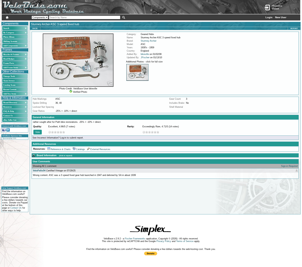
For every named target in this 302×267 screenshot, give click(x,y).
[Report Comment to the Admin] (296, 170)
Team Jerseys (9, 81)
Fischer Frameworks (135, 238)
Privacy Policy (163, 241)
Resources (7, 107)
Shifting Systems (10, 41)
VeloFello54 (39, 170)
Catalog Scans (9, 85)
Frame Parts (8, 63)
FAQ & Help (8, 111)
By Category (8, 32)
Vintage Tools (9, 76)
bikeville (145, 54)
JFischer (145, 57)
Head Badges (8, 59)
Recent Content (9, 89)
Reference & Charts (61, 149)
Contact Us (8, 116)
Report (294, 28)
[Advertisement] (13, 163)
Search (6, 28)
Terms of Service (184, 241)
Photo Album (8, 37)
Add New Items (9, 94)
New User (280, 17)
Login (268, 17)
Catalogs (80, 149)
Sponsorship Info (9, 138)
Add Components (10, 46)
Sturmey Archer (148, 41)
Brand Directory (10, 102)
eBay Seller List (9, 120)
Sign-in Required (289, 166)
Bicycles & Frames (11, 54)
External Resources (100, 149)
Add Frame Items (10, 67)
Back (35, 28)
